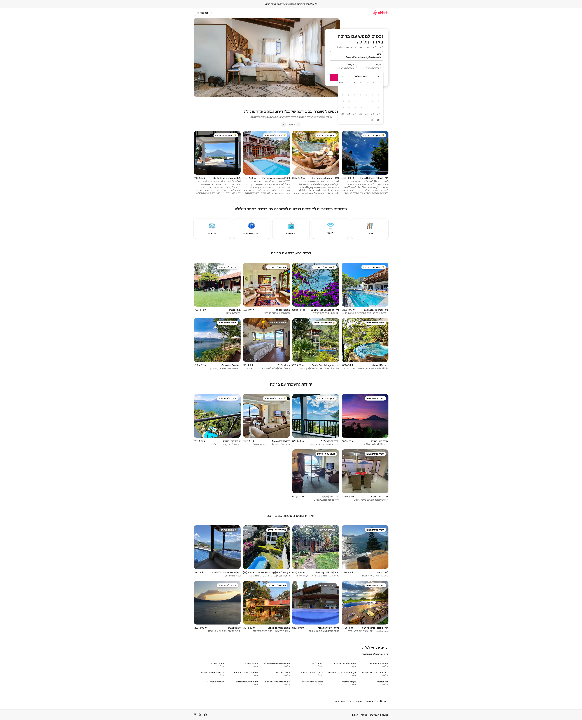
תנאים (355, 714)
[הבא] (283, 124)
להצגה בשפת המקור (274, 4)
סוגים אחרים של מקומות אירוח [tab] (375, 654)
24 (372, 113)
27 (354, 113)
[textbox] (370, 68)
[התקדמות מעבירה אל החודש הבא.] (343, 77)
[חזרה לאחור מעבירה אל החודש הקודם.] (378, 77)
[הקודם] (298, 124)
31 (372, 120)
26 (360, 113)
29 (342, 113)
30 (378, 120)
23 (378, 113)
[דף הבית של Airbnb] (380, 12)
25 (366, 113)
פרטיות (364, 714)
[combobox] (356, 57)
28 (348, 113)
